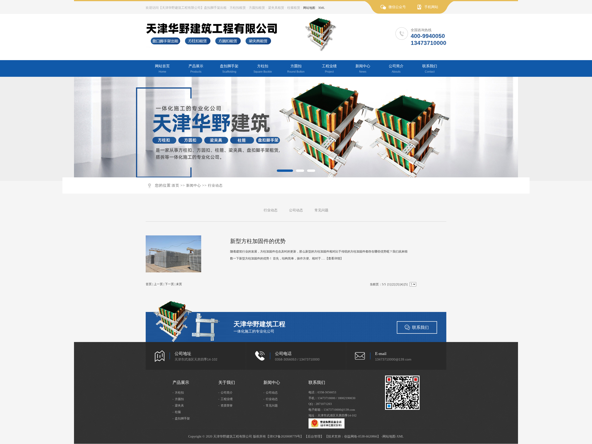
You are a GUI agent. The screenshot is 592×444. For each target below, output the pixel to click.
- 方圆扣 (178, 399)
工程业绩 (329, 68)
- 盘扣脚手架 (181, 418)
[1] (389, 284)
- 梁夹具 (178, 405)
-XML (399, 436)
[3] (397, 284)
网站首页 (162, 68)
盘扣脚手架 (229, 68)
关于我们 (226, 382)
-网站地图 (388, 436)
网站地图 (309, 7)
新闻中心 (362, 68)
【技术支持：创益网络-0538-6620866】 (352, 436)
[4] (401, 284)
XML (321, 7)
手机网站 (431, 7)
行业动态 (215, 185)
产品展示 (195, 68)
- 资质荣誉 (225, 405)
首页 (175, 185)
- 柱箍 (177, 412)
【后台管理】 (314, 436)
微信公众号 (397, 7)
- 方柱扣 (178, 392)
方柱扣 (262, 68)
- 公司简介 (225, 392)
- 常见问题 (270, 405)
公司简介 (396, 68)
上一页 (158, 284)
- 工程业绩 (225, 399)
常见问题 (321, 210)
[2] (393, 284)
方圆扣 (296, 68)
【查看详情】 (334, 258)
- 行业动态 (270, 399)
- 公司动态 (270, 392)
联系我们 (429, 68)
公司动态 (296, 210)
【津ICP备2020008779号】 (284, 436)
